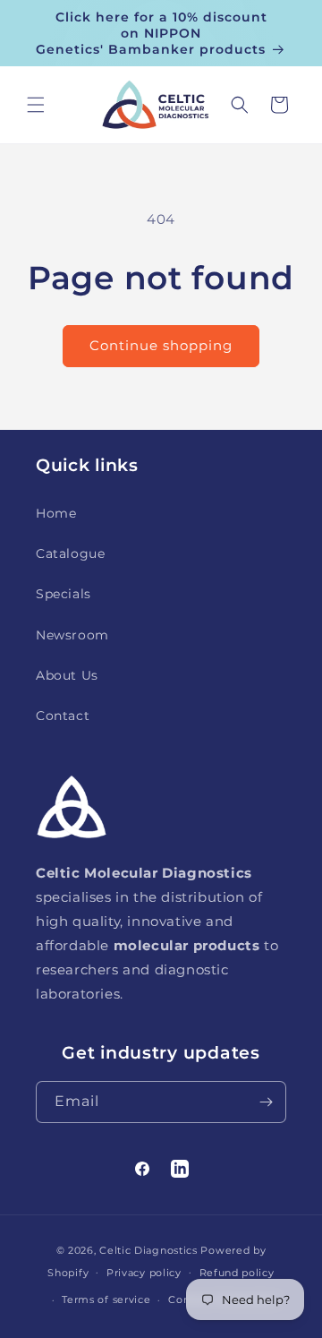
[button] (35, 104)
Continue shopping (161, 345)
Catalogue (70, 553)
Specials (63, 594)
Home (56, 513)
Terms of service (106, 1299)
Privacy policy (144, 1272)
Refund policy (237, 1272)
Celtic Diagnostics (148, 1250)
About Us (67, 675)
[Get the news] (265, 1102)
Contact (62, 716)
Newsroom (72, 635)
